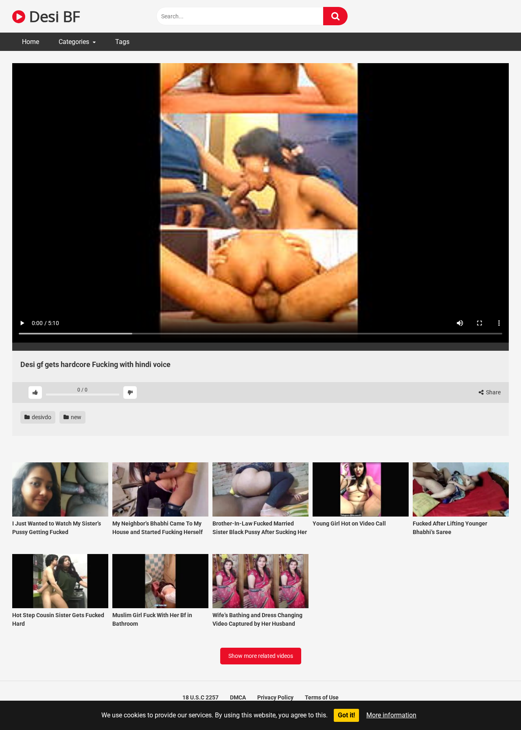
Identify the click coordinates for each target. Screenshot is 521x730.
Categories (74, 42)
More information (391, 715)
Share (493, 392)
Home (30, 42)
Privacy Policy (275, 697)
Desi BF (52, 16)
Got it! (346, 715)
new (75, 417)
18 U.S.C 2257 (200, 697)
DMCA (238, 697)
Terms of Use (322, 697)
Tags (122, 42)
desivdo (41, 417)
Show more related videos (260, 656)
